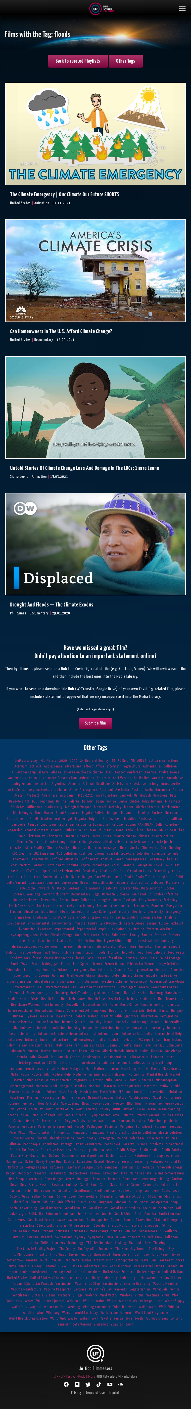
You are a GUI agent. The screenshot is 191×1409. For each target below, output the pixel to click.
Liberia (65, 1063)
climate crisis (113, 842)
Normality (36, 1109)
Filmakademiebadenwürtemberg (34, 946)
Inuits (101, 1040)
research (40, 1173)
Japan (138, 1045)
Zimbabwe (101, 1324)
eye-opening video (24, 935)
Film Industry (164, 941)
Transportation (127, 1260)
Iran (159, 1040)
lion (75, 1063)
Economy (157, 906)
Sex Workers (88, 1196)
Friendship (14, 970)
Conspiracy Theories (163, 859)
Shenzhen (155, 1196)
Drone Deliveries (83, 900)
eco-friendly (86, 906)
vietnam (64, 1295)
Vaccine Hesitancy (137, 1284)
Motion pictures (130, 1086)
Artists (117, 784)
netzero (13, 1103)
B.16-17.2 (85, 795)
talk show (155, 1237)
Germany (58, 975)
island (22, 1045)
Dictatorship (175, 883)
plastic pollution (144, 1132)
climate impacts (138, 842)
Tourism (56, 1260)
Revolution (111, 1173)
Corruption (144, 865)
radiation (125, 1156)
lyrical (50, 1069)
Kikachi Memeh (113, 1051)
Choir (21, 836)
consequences (136, 859)
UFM (56, 1376)
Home (114, 1004)
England (170, 917)
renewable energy (170, 1167)
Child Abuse (73, 830)
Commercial (21, 859)
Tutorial (50, 1266)
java (148, 1045)
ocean (151, 1109)
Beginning (47, 801)
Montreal (95, 1086)
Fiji (129, 941)
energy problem (127, 917)
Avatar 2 (33, 795)
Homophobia (44, 1010)
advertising (73, 766)
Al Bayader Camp (24, 772)
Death (129, 877)
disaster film (129, 888)
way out (36, 1307)
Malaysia (76, 1069)
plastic (124, 1132)
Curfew (48, 877)
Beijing (61, 801)
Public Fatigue (127, 1150)
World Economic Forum (116, 1313)
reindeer (111, 1167)
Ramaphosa (14, 1162)
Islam (11, 1045)
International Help (168, 1034)
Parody (80, 1126)
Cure (37, 877)
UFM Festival (68, 1376)
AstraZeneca (17, 790)
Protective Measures (56, 1150)
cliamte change (125, 836)
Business (145, 819)
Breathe (46, 819)
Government (139, 981)
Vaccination (64, 1284)
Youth (139, 1318)
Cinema (70, 836)
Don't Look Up (141, 894)
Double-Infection (166, 894)
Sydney (80, 1237)
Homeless (173, 1004)
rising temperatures (170, 1173)
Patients (111, 1126)
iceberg (80, 1016)
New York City (48, 1103)
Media (25, 1074)
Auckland (106, 790)
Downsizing (49, 900)
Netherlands (173, 1097)
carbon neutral (99, 824)
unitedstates (80, 1278)
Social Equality (75, 1208)
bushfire (130, 819)
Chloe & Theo (174, 830)
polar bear (137, 1138)
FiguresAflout (114, 941)
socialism (150, 1208)
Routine (177, 1179)
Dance (75, 877)
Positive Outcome (89, 1144)
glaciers (103, 975)
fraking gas (50, 964)
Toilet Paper (160, 1254)
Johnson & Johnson (24, 1051)
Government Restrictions (97, 987)
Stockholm (101, 1225)
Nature (121, 1097)
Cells (159, 824)
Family (135, 935)
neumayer (29, 1103)
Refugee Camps (37, 1167)
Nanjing (67, 1097)
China (139, 830)
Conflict (106, 859)
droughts (104, 900)
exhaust (177, 923)
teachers (58, 1243)
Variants (120, 1289)
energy (108, 917)
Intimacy (31, 1040)
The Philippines (22, 1254)
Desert (85, 883)
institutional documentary (68, 1034)
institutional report (105, 1034)
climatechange (105, 848)
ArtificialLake (100, 784)
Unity (96, 1278)
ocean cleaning (169, 1109)
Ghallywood (75, 975)
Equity (92, 923)
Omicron (127, 1115)
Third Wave (58, 1254)
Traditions (71, 1260)
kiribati (131, 1051)
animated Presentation (60, 778)
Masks (155, 1069)
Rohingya (84, 1179)
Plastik (42, 1138)
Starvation (144, 1220)
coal (82, 853)
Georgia (44, 975)
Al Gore (43, 772)
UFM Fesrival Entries (84, 1266)
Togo (145, 1254)
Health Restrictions (122, 999)
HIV (104, 1004)
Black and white (148, 807)
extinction (136, 929)
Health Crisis (29, 999)
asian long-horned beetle (161, 784)
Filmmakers (85, 946)
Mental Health (157, 1074)
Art (85, 784)
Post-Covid (112, 1144)
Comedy (173, 853)
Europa (152, 923)
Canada (33, 824)
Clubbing (175, 848)
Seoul (73, 1196)
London (122, 1063)
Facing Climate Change (56, 935)
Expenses (45, 929)
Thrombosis (121, 1254)
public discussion (101, 1150)
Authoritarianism (157, 790)
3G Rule (123, 761)
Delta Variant (16, 883)
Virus (166, 1295)
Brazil (34, 819)
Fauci (32, 941)
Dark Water (103, 877)
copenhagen (101, 865)
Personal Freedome (169, 1126)
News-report (102, 1103)
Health (12, 999)
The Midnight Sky (161, 1249)
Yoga (129, 1318)
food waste (176, 952)
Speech (116, 1220)
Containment (56, 865)
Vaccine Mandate (165, 1284)
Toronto (31, 1260)
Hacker (143, 993)
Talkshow (172, 1237)
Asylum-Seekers (40, 790)
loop (169, 1063)
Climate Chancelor (30, 842)
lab (53, 1057)
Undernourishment (33, 1272)
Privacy (142, 1144)
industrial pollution (51, 1028)
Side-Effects (66, 1202)
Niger (139, 1103)
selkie (36, 1196)
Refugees (56, 1167)
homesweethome (20, 1010)
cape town (48, 824)
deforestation (163, 877)
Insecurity (157, 1028)
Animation (86, 778)
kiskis (144, 1051)
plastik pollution (61, 1138)
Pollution (14, 1144)
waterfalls (19, 1307)
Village (78, 1295)
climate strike (82, 848)
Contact (38, 865)
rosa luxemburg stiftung (151, 1179)
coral (115, 865)
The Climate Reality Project (37, 1249)
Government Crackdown (167, 981)
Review (95, 1173)
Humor (164, 1010)
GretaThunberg (81, 993)
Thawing (159, 1243)
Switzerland (64, 1237)
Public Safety (171, 1150)
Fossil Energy (96, 958)
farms (21, 941)
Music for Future (44, 1092)
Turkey (37, 1266)
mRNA (164, 1086)
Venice (175, 1289)
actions (173, 761)
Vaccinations (111, 1284)
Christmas (55, 836)
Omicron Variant (147, 1115)
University (110, 1278)
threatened (102, 1254)
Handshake (173, 993)
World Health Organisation (28, 1318)
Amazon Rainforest (128, 772)
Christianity (36, 836)
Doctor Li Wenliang (26, 894)
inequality (90, 1028)
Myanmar (33, 1097)
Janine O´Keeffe (119, 1045)
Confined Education (64, 859)
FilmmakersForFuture (111, 946)
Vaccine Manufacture (26, 1289)
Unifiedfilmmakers (87, 1272)
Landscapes (91, 1057)
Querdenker (70, 1156)
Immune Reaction (47, 1022)
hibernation (91, 1004)
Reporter (24, 1173)
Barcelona (160, 795)
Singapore (105, 1202)
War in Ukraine (94, 1301)
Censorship (15, 830)
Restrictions (78, 1173)
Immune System (73, 1022)
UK (182, 1266)
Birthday (115, 807)
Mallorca (100, 1069)
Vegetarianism (140, 1289)
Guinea (117, 993)
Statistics (27, 1225)
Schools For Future (156, 1185)
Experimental (86, 929)
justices (71, 1051)
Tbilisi (45, 1243)
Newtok (119, 1103)
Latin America (139, 1057)
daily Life (62, 877)
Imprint (114, 1393)
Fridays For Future (140, 964)
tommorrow (15, 1260)
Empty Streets (64, 917)
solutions (92, 1214)
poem (80, 1138)
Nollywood (18, 1109)
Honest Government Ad (72, 1010)
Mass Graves (172, 1069)
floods (101, 952)
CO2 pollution (67, 853)
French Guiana (115, 964)
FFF (80, 941)
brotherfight (63, 819)
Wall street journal (50, 1301)
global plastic (44, 981)
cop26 (85, 865)
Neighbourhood (139, 1097)
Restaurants (58, 1173)
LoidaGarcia (105, 1063)
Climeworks (150, 848)
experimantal (64, 929)
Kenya (95, 1051)
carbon (81, 824)
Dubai (117, 900)
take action (136, 1237)
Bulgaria (94, 819)
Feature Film (66, 941)
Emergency (173, 912)
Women (67, 1313)
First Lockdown (30, 952)
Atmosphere (88, 790)
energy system (152, 917)
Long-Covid (155, 1063)
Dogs (96, 894)
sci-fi (177, 1185)
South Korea (17, 1220)
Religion (148, 1167)
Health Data (50, 999)
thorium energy (80, 1254)
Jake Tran (72, 1045)
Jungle (57, 1051)
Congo (119, 859)
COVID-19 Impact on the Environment (53, 871)
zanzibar (64, 1324)
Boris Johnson (17, 819)
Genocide (161, 970)
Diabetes (157, 883)
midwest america (58, 1080)
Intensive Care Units (137, 1034)
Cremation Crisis (139, 871)
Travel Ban (148, 1260)
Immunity (94, 1022)
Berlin (123, 801)
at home (61, 790)
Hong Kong (99, 1010)
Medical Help (61, 1074)
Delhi (179, 877)
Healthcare (148, 999)
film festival (143, 941)
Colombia (143, 853)
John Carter (175, 1045)
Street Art (152, 1225)
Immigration (169, 1016)
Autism (178, 790)
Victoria (37, 1295)
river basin (34, 1179)
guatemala (101, 993)
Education (31, 912)
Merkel (175, 1074)
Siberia (36, 1202)
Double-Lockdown (26, 900)
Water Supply (175, 1301)
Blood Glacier (44, 813)
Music (26, 1092)
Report (11, 1173)
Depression (70, 883)
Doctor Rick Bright (56, 894)
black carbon (171, 807)
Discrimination (151, 888)
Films (133, 946)
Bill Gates (18, 807)
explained (119, 929)
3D (113, 761)
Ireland (177, 1040)
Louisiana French (22, 1069)
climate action (162, 836)
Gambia (120, 970)
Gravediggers (127, 987)
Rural (14, 1185)
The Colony (67, 1249)
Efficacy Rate (96, 912)
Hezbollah (73, 1004)
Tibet (136, 1254)
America (150, 772)
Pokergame (107, 1138)
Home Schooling (152, 1004)
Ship (167, 1196)
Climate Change (56, 842)
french (97, 964)
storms (137, 1225)
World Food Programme (151, 1313)
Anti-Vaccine (122, 778)
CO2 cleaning (21, 853)
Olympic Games (100, 1115)
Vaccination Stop (87, 1284)
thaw (147, 1243)
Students (62, 1231)
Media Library (86, 1376)
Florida (113, 952)
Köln (33, 1057)
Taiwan (121, 1237)
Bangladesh (142, 795)
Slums (133, 1202)
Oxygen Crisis (75, 1121)
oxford (57, 1121)
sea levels (152, 1191)
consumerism (20, 865)
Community (40, 859)
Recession (84, 1162)
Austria (137, 790)
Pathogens (95, 1126)
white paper (148, 1307)
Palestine (155, 1121)
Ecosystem (174, 906)
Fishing (75, 952)
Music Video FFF (111, 1092)
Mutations (17, 1097)
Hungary (177, 1010)
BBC (34, 801)
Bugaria (80, 819)
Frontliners (32, 970)
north (49, 1109)
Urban (17, 1284)
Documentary (80, 894)
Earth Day (171, 900)
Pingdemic (80, 1132)
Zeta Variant (82, 1324)
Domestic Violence (115, 894)
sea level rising (130, 1191)
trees (180, 1260)
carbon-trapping (124, 824)
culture (26, 877)
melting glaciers (114, 1074)
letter (170, 1057)
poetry (91, 1138)
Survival (18, 1237)
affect (88, 766)
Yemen (118, 1318)
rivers (70, 1179)
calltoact (177, 819)
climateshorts (129, 848)
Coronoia (128, 865)
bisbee (129, 807)
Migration (96, 1080)
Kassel (84, 1051)
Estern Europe (134, 923)
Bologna (113, 813)
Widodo (173, 1307)
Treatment (166, 1260)
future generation (83, 970)
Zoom (129, 1324)
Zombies (117, 1324)
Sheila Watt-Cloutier (131, 1196)
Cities (107, 836)
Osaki (30, 1121)
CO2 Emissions (44, 853)
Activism (20, 766)
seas (176, 1191)
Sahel (84, 1185)
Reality (69, 1162)
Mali (89, 1069)
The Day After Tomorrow (95, 1249)
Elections (138, 912)
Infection (107, 1028)
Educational (49, 912)
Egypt (112, 912)
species (103, 1220)
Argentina (58, 784)
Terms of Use (95, 1393)
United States (17, 1278)
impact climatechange (132, 1022)
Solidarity (36, 1214)
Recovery (113, 1162)
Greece (144, 987)
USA (27, 1284)
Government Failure (27, 987)
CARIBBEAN (145, 824)
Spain (91, 1220)
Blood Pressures (68, 813)
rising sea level (141, 1173)
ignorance (131, 1016)
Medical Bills (41, 1074)
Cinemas (83, 836)
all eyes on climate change (83, 772)
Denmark (53, 883)
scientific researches (40, 1191)
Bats (173, 795)
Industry (74, 1028)
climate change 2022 (85, 842)
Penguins (127, 1126)
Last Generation (114, 1057)
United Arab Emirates (119, 1272)
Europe (164, 923)
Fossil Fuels (148, 958)
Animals (35, 778)
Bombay (143, 813)
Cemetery (172, 824)
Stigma (62, 1225)
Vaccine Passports (57, 1289)
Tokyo (176, 1254)
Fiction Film (93, 941)
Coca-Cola (127, 853)
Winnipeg (53, 1313)
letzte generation (32, 1063)
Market (144, 1069)
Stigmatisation (80, 1225)
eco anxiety (65, 906)
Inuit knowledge (82, 1040)
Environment (16, 923)
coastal (112, 853)
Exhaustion (27, 929)
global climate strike (161, 975)
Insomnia (173, 1028)
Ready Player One (49, 1162)
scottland (102, 1191)
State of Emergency (168, 1220)
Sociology (166, 1208)
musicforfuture (136, 1092)
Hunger (18, 1016)
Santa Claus (108, 1185)
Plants (111, 1132)
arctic (45, 784)
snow (144, 1202)
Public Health (149, 1150)
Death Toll (143, 877)
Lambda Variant (69, 1057)
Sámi (94, 1185)
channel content (37, 830)
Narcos (81, 1097)
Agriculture (132, 766)
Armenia (74, 784)
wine (40, 1313)
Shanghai (106, 1196)
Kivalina (157, 1051)
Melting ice (137, 1074)
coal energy (96, 853)
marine (114, 1069)
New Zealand (70, 1103)
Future (62, 970)
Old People (65, 1115)
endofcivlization (89, 917)
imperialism (173, 1022)
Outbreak (43, 1121)
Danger (87, 877)
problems (156, 1144)
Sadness (72, 1185)
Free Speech (82, 964)
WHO (162, 1307)
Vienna (51, 1295)
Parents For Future (22, 1126)
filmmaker (66, 946)
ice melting (64, 1016)
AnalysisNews (169, 772)
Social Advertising (23, 1208)
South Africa (123, 1214)
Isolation (36, 1045)
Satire (124, 1185)
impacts (157, 1022)
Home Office (129, 1004)
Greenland (17, 993)
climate (144, 836)
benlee (111, 801)
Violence (91, 1295)
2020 (63, 761)
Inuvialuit (128, 1040)
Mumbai (176, 1086)
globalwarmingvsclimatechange (105, 981)
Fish (65, 952)
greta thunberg (57, 993)
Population (51, 1144)
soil (178, 1208)
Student (47, 1231)
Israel (49, 1045)
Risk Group (16, 1179)
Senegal (49, 1196)
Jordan (45, 1051)
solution (76, 1214)
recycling (141, 1162)
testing (120, 1243)
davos (118, 877)
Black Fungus (22, 813)
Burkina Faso (112, 819)
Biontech (100, 807)
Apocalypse (174, 778)
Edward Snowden (72, 912)
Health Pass (97, 999)
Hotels (152, 1010)
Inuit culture (59, 1040)
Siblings (49, 1202)
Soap (174, 1202)
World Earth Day (86, 1313)
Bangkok (126, 795)
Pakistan (138, 1121)
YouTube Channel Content (163, 1318)
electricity (155, 912)
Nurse (141, 1109)
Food (140, 952)
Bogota (87, 813)
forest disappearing (58, 958)
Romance (99, 1179)
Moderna (42, 1086)
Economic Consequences (114, 906)
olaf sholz (48, 1115)
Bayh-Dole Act (19, 801)
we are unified (54, 1307)
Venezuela (160, 1289)
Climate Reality (58, 848)
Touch (44, 1260)
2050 (74, 761)
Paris (42, 1126)
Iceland (93, 1016)
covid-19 (17, 871)
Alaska (56, 772)
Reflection (15, 1167)
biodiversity (54, 807)
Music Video (89, 1092)
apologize (18, 784)
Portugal (67, 1144)
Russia (44, 1185)
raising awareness (166, 1156)
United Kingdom (148, 1272)
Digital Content (68, 888)
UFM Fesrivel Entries (117, 1266)
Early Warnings (150, 900)
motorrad (150, 1086)
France (66, 964)
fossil (80, 958)
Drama (64, 900)
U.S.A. (62, 1266)
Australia (122, 790)
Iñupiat (113, 1040)
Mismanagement (21, 1086)
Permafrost (144, 1126)
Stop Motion (120, 1225)
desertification (104, 883)
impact (109, 1022)
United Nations (173, 1272)
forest (37, 958)
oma (116, 1115)
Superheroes (148, 1231)
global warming (68, 981)
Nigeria (150, 1103)
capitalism (66, 824)
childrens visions (111, 830)
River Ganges (54, 1179)
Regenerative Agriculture (84, 1167)
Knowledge (173, 1051)
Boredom (171, 813)
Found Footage (170, 958)
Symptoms (95, 1237)
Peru (12, 1132)
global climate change (128, 975)
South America (145, 1214)
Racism (111, 1156)
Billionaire (34, 807)
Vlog (175, 1295)
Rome (127, 1179)
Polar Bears (155, 1138)
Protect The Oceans (24, 1150)
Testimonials (103, 1243)
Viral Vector (109, 1295)
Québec (54, 1156)
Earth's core (45, 906)
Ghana (90, 975)
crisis (176, 871)
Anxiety (158, 778)
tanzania (31, 1243)
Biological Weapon (78, 807)
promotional (174, 1144)
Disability (110, 888)
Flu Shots (127, 952)
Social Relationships (125, 1208)
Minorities (146, 1080)
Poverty (128, 1144)
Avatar (19, 795)
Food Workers (20, 958)
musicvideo (158, 1092)
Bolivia (100, 813)
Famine (147, 935)
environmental (38, 923)
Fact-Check (91, 935)
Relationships (130, 1167)
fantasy (160, 935)
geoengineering (25, 975)
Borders (157, 813)
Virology (126, 1295)
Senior (61, 1196)
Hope (112, 1010)
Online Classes (172, 1115)
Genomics (178, 970)
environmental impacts (69, 923)
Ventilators (20, 1295)
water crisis (128, 1301)
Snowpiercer (159, 1202)
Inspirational (18, 1034)
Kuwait (43, 1057)
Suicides (131, 1231)
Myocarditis (51, 1097)
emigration (23, 917)
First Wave (51, 952)
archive (32, 784)
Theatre (42, 1254)
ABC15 (141, 761)
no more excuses (170, 1103)
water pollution (151, 1301)
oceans (13, 1115)
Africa (100, 766)
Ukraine (12, 1272)
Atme (73, 790)
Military (130, 1080)
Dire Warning (91, 888)
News (86, 1103)
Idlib (118, 1016)
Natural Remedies (101, 1097)
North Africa (65, 1109)
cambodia (19, 824)
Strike (166, 1225)
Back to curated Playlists (78, 61)
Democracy (36, 883)
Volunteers (14, 1301)
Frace (36, 964)
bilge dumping (152, 801)
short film (20, 1202)
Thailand (135, 1243)
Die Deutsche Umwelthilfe (36, 888)
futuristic (105, 970)
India (14, 1028)
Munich (14, 1092)
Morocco (110, 1086)
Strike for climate (26, 1231)
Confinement (90, 859)
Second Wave (19, 1196)
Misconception (166, 1080)
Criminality (162, 871)
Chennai (56, 830)
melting (94, 1074)
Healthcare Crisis (170, 999)
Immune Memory (20, 1022)
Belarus (74, 801)
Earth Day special (22, 906)
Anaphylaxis (17, 778)
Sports (129, 1220)
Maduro (62, 1069)
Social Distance (51, 1208)
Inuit (43, 1040)
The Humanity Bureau (130, 1249)
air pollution (168, 766)
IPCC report (145, 1040)
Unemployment (60, 1272)
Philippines (62, 1132)
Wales (29, 1301)
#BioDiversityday (25, 761)
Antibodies (142, 778)
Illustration (149, 1016)
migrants (80, 1080)
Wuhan (84, 1318)
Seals (166, 1191)
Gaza (131, 970)
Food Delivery (156, 952)
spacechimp (76, 1220)
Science (16, 1191)
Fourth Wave (20, 964)
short (177, 1196)
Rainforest (142, 1156)
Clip (163, 848)
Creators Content (112, 871)
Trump (11, 1266)
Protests (80, 1150)
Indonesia (27, 1028)
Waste (112, 1301)
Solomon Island (57, 1214)
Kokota (22, 1057)
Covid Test (172, 865)
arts (129, 784)
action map (157, 761)
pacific (103, 1121)
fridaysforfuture (168, 964)
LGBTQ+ (53, 1063)
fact (78, 935)
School (136, 1185)
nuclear (128, 1109)
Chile (129, 830)
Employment (42, 917)
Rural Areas (28, 1185)
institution (39, 1034)
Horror (123, 1010)
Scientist (65, 1191)
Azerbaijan (68, 795)
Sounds (106, 1214)
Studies (116, 1231)
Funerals (49, 970)
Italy (59, 1045)
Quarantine (38, 1156)
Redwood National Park (168, 1162)
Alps (108, 772)
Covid (158, 865)
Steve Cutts (45, 1225)
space (61, 1220)
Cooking (73, 865)
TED (88, 1243)
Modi (53, 1086)
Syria (109, 1237)
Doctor (169, 888)
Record (99, 1162)
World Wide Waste (63, 1318)
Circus (96, 836)
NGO (130, 1103)
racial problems (92, 1156)
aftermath (114, 766)
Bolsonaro (128, 813)
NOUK (117, 1109)
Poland (122, 1138)
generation (145, 970)
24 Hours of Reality (94, 761)
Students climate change (90, 1231)
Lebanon (157, 1057)
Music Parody (68, 1092)
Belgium (88, 801)
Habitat (129, 993)
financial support (167, 946)
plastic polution (170, 1132)
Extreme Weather (159, 929)
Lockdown (88, 1063)
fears (51, 941)
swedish (47, 1237)
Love (40, 1069)
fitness (88, 952)
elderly (124, 912)
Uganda (172, 1266)
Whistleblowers (125, 1307)
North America (86, 1109)
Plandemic (97, 1132)
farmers (174, 935)
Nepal (157, 1097)
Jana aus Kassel (94, 1045)
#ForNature (48, 761)
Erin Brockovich (111, 923)
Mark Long (128, 1069)
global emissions (19, 981)
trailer (86, 1260)
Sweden (32, 1237)
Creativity (90, 871)
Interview (15, 1040)
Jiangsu (159, 1045)
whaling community (97, 1307)
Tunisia (24, 1266)
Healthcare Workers (25, 1004)
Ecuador (15, 912)
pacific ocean (120, 1121)
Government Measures (60, 987)
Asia (137, 784)
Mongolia (66, 1086)
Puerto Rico (19, 1156)
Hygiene (32, 1016)
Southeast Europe (41, 1220)
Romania (114, 1179)
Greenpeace (35, 993)
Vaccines (80, 1289)
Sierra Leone (87, 1202)
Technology (76, 1243)
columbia (158, 853)
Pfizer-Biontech (40, 1132)
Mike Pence (114, 1080)
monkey (80, 1086)
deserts (123, 883)
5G (133, 761)
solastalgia (18, 1214)
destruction (139, 883)
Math (14, 1074)
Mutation (175, 1092)
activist (36, 766)
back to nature (106, 795)
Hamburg (156, 993)
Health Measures (73, 999)
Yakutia (105, 1318)
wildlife (28, 1313)
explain (103, 929)
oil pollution (30, 1115)
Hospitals (138, 1010)
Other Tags (125, 61)
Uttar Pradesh (43, 1284)
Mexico (19, 1080)
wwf (95, 1318)
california (161, 819)
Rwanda (57, 1185)
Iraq (167, 1040)
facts (105, 935)
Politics (171, 1138)
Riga (124, 1173)
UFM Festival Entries (149, 1266)
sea (114, 1191)
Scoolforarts (83, 1191)
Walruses (74, 1301)
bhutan (135, 801)
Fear (41, 941)
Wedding (74, 1307)
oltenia (81, 1115)
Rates (29, 1162)
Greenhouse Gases (164, 987)
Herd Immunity (53, 1004)
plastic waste (24, 1138)
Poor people (32, 1144)
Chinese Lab (154, 830)
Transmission (103, 1260)
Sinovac (121, 1202)
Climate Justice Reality (27, 848)
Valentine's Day (100, 1289)
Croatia (13, 877)
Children (90, 830)
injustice (122, 1028)
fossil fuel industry (123, 958)
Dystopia (130, 900)
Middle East (35, 1080)
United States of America (49, 1278)
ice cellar (46, 1016)
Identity (107, 1016)
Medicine (79, 1074)
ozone (92, 1121)
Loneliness (137, 1063)
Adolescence (53, 766)
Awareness (50, 795)
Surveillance (169, 1231)
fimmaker (146, 946)
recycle (127, 1162)
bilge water (173, 801)
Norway (105, 1109)
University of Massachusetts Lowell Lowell (152, 1278)
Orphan (18, 1121)
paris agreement (60, 1126)
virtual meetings (147, 1295)
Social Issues (98, 1208)
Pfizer (22, 1132)
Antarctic (103, 778)
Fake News (120, 935)
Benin (100, 801)
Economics (141, 906)
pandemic (171, 1121)
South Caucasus (170, 1214)
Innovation (139, 1028)
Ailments (149, 766)
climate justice (163, 842)
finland (11, 952)
